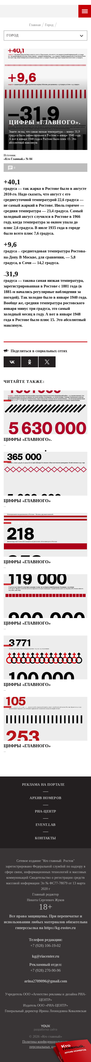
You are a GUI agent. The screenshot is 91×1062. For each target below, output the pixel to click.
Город (13, 35)
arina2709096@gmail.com (45, 981)
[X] (47, 361)
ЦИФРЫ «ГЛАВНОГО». (28, 439)
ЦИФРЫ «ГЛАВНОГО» (27, 500)
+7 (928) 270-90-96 (45, 970)
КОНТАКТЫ (45, 838)
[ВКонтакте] (12, 361)
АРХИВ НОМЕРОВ (45, 798)
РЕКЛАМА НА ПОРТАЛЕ (43, 784)
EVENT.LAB (46, 825)
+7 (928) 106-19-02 (45, 945)
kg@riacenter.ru (45, 956)
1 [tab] (45, 451)
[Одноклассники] (29, 361)
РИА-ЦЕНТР (45, 811)
